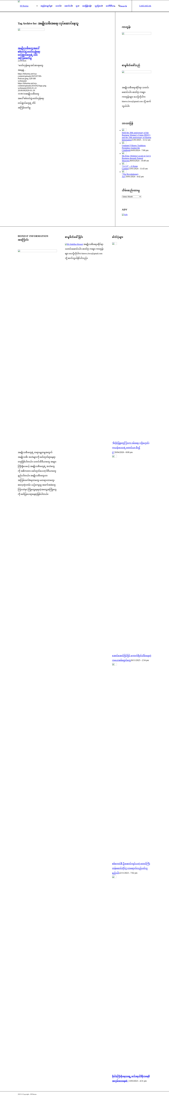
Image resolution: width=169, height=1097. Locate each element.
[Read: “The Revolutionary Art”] (124, 172)
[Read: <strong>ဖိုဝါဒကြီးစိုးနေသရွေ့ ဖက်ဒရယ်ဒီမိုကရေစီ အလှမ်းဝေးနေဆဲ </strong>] (114, 877)
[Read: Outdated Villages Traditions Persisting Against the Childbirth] (124, 143)
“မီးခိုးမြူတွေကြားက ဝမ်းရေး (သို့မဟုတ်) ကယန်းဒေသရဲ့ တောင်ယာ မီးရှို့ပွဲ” (130, 447)
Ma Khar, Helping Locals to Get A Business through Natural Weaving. (136, 158)
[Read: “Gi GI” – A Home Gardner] (124, 164)
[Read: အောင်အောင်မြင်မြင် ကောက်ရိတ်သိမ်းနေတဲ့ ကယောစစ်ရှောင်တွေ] (114, 457)
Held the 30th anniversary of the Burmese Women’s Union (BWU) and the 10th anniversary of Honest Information (136, 136)
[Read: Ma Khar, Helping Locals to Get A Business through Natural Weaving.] (124, 153)
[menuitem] (46, 6)
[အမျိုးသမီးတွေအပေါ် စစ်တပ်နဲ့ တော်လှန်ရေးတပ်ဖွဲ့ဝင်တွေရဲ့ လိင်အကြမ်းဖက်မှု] (31, 37)
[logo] (23, 6)
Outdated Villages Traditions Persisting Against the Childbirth (134, 147)
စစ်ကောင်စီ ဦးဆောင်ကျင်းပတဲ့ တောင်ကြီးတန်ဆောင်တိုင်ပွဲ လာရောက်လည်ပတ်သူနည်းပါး (131, 868)
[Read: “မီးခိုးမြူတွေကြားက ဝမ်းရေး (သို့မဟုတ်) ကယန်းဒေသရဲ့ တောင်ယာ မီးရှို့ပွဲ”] (114, 244)
